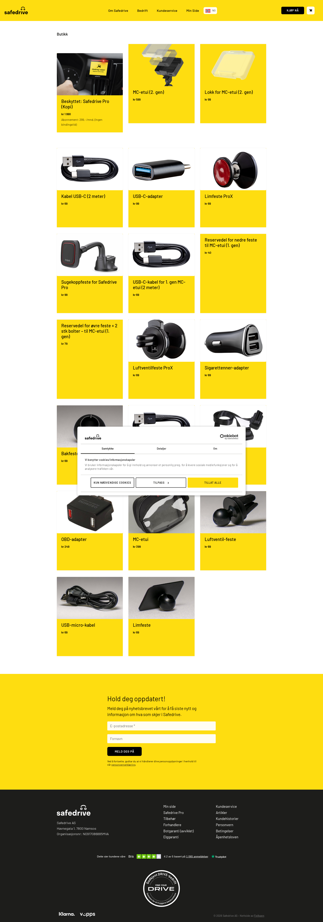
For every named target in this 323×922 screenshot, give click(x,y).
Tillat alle (213, 482)
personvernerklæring (123, 764)
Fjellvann (259, 915)
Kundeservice (167, 10)
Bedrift (142, 10)
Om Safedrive (118, 10)
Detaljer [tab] (161, 448)
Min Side (192, 10)
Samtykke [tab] (108, 448)
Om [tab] (215, 448)
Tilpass (159, 482)
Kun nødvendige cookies (112, 482)
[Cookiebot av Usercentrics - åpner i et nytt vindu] (221, 437)
